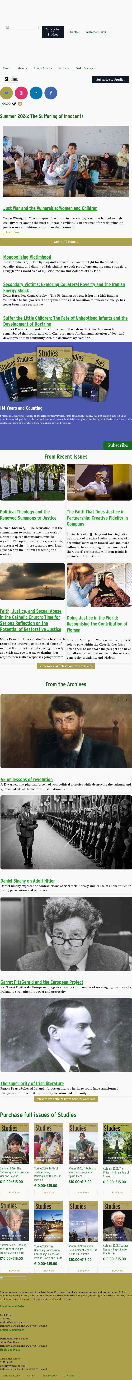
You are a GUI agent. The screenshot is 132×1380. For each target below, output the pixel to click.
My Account (50, 1375)
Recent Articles (43, 68)
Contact (74, 32)
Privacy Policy (12, 1375)
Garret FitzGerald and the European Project (41, 982)
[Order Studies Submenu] (96, 68)
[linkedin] (36, 93)
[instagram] (21, 93)
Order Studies (84, 68)
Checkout (69, 1375)
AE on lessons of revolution (26, 779)
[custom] (6, 93)
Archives (63, 68)
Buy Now (14, 1192)
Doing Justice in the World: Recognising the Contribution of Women (97, 624)
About (20, 68)
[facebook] (50, 93)
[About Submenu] (27, 68)
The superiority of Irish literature (32, 1083)
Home (7, 68)
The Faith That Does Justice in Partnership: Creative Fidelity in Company (97, 518)
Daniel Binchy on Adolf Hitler (27, 881)
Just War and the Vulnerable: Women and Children (50, 208)
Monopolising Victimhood (27, 257)
